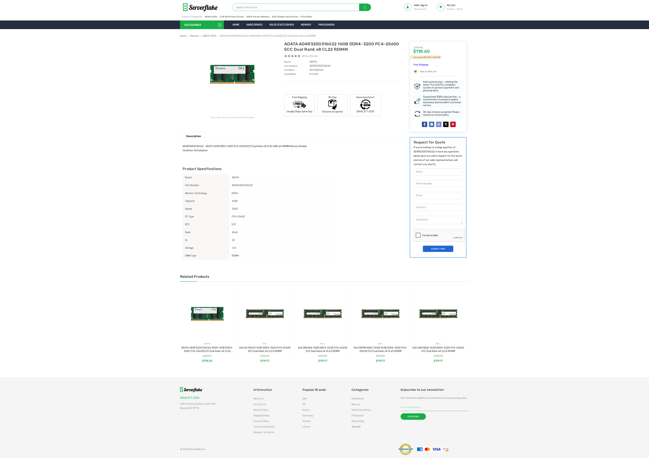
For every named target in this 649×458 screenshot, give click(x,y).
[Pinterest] (453, 124)
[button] (386, 449)
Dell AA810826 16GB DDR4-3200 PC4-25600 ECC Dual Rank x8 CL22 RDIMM (438, 349)
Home (236, 24)
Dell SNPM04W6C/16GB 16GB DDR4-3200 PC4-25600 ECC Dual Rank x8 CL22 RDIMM (380, 349)
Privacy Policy (261, 421)
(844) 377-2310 (189, 397)
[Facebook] (424, 124)
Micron (306, 410)
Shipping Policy (262, 415)
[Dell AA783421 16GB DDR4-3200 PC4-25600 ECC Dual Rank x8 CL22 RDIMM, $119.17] (265, 314)
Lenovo (306, 426)
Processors (326, 24)
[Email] (431, 124)
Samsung (308, 415)
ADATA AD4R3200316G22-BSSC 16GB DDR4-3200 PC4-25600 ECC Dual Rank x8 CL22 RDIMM (207, 349)
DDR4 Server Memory (258, 16)
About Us (258, 398)
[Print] (438, 124)
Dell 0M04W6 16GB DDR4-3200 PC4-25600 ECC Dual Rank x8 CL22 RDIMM (322, 349)
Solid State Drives (281, 24)
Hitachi (306, 421)
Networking (358, 421)
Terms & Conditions (264, 426)
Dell (304, 398)
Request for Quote (264, 432)
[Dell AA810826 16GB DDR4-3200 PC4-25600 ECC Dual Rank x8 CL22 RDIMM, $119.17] (438, 314)
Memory (306, 24)
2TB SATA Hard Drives (232, 16)
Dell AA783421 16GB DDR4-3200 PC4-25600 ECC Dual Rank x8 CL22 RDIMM (265, 349)
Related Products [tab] (194, 277)
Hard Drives (254, 24)
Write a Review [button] (310, 56)
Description (193, 136)
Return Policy (261, 410)
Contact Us (260, 404)
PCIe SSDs (306, 16)
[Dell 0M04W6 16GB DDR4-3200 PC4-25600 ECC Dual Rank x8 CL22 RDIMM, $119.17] (323, 314)
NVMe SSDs (211, 16)
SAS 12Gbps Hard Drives (285, 16)
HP (304, 404)
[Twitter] (446, 124)
